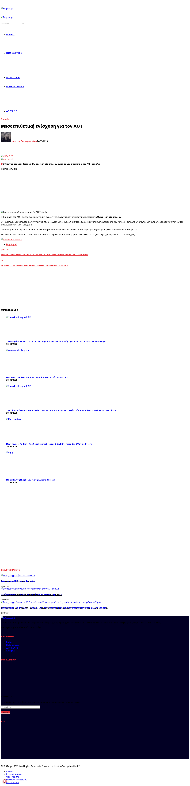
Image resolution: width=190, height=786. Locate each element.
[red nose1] (7, 159)
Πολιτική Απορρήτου (16, 779)
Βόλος (10, 34)
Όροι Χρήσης (12, 776)
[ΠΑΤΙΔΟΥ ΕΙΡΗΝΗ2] (11, 239)
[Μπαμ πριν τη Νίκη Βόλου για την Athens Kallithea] (25, 464)
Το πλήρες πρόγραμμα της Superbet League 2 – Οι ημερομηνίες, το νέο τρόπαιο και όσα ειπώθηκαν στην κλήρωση (61, 410)
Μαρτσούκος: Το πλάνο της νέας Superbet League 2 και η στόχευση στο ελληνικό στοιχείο (50, 444)
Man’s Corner (15, 86)
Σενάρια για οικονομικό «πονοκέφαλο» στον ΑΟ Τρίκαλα (31, 594)
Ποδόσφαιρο (14, 52)
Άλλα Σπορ (13, 77)
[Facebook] (2, 665)
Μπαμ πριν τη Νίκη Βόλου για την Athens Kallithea (30, 480)
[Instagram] (2, 677)
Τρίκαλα (5, 119)
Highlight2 (11, 244)
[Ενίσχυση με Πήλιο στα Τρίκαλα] (18, 575)
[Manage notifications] (5, 781)
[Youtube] (2, 683)
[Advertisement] (49, 190)
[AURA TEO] (7, 156)
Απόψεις (11, 111)
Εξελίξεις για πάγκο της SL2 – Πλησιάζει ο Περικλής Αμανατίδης (37, 377)
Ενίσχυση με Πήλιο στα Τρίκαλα (18, 581)
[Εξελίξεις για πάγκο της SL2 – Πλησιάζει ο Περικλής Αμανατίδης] (25, 362)
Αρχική (9, 771)
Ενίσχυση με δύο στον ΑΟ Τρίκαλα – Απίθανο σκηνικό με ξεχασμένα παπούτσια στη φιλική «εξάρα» (54, 607)
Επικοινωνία (12, 782)
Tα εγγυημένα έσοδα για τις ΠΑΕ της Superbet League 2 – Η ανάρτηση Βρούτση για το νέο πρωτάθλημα (56, 341)
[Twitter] (2, 671)
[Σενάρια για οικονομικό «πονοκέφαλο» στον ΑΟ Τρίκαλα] (30, 588)
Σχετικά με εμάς (14, 774)
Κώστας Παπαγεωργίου (24, 141)
